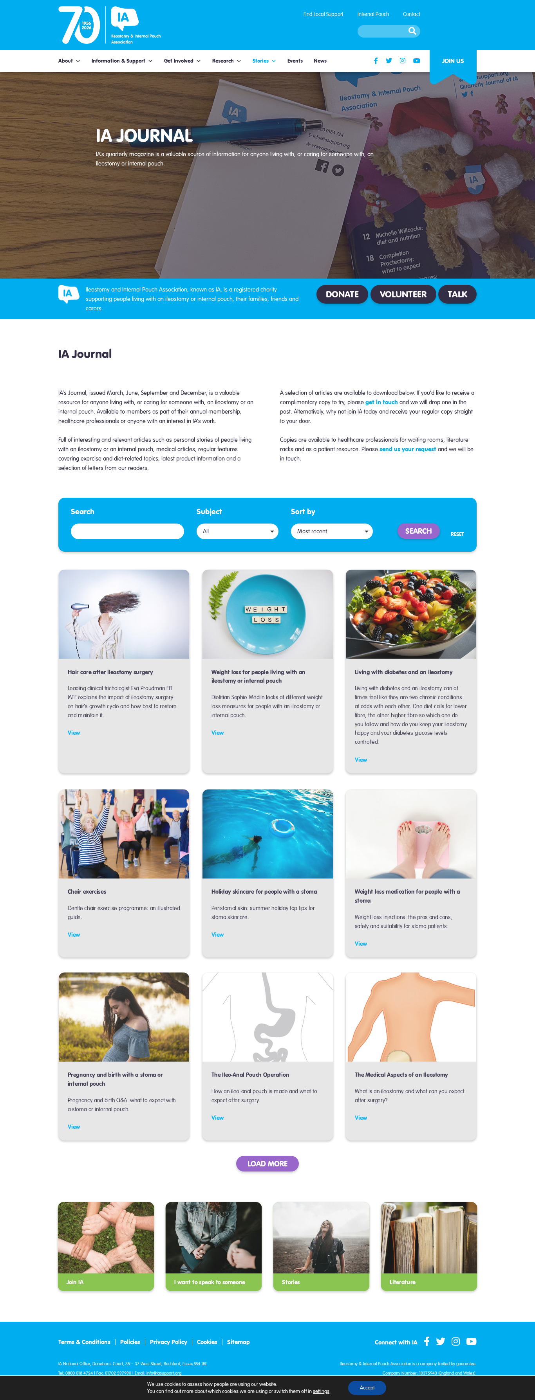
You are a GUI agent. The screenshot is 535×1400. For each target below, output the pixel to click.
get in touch (381, 402)
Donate (342, 294)
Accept (367, 1388)
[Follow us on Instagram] (402, 61)
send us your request (408, 449)
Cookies (207, 1342)
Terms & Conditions (84, 1342)
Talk (457, 294)
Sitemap (238, 1342)
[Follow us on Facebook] (376, 61)
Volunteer (403, 294)
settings (321, 1391)
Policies (130, 1342)
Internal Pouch (373, 14)
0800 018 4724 (79, 1373)
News (320, 61)
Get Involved (178, 61)
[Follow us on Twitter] (389, 61)
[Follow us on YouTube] (416, 61)
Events (295, 61)
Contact (411, 14)
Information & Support (118, 61)
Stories (261, 61)
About (65, 61)
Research (223, 61)
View (74, 732)
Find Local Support (323, 14)
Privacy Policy (168, 1342)
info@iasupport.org (163, 1373)
